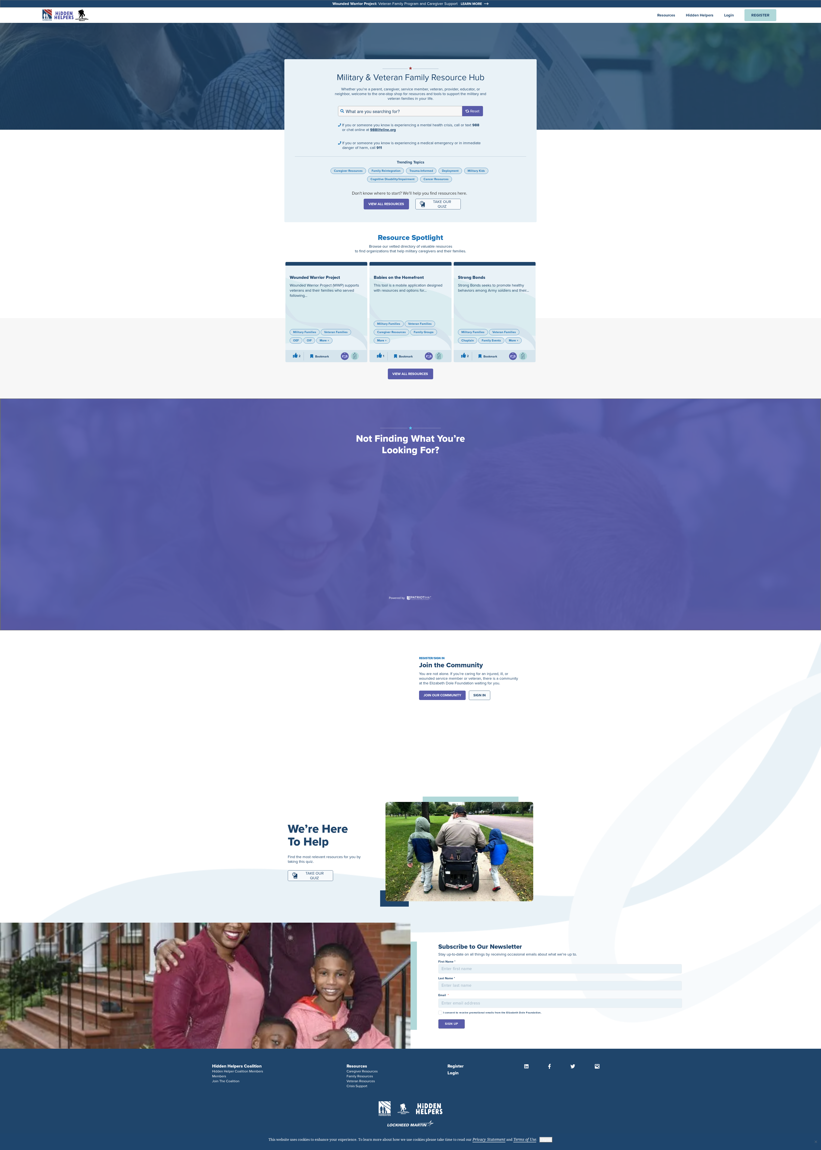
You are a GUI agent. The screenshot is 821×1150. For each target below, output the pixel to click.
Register (455, 1066)
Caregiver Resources (348, 171)
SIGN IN (479, 695)
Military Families (304, 332)
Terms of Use (524, 1139)
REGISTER (760, 15)
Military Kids (476, 171)
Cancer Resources (436, 179)
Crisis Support (357, 1086)
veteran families (336, 332)
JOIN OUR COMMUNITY (442, 695)
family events (491, 340)
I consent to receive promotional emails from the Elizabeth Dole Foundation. (492, 1012)
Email (443, 995)
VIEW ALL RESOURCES (386, 203)
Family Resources (360, 1076)
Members (219, 1076)
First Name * (446, 961)
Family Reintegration (386, 171)
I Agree (546, 1139)
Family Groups (424, 332)
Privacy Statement (489, 1139)
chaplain (467, 340)
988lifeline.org (383, 129)
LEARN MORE (471, 3)
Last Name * (446, 978)
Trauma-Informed (421, 171)
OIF (309, 340)
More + (324, 340)
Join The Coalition (225, 1081)
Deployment (450, 171)
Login (729, 15)
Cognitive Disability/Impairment (393, 179)
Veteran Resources (361, 1081)
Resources (666, 15)
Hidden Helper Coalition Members (237, 1071)
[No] (816, 1142)
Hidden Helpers (699, 15)
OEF (296, 340)
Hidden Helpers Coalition (237, 1066)
